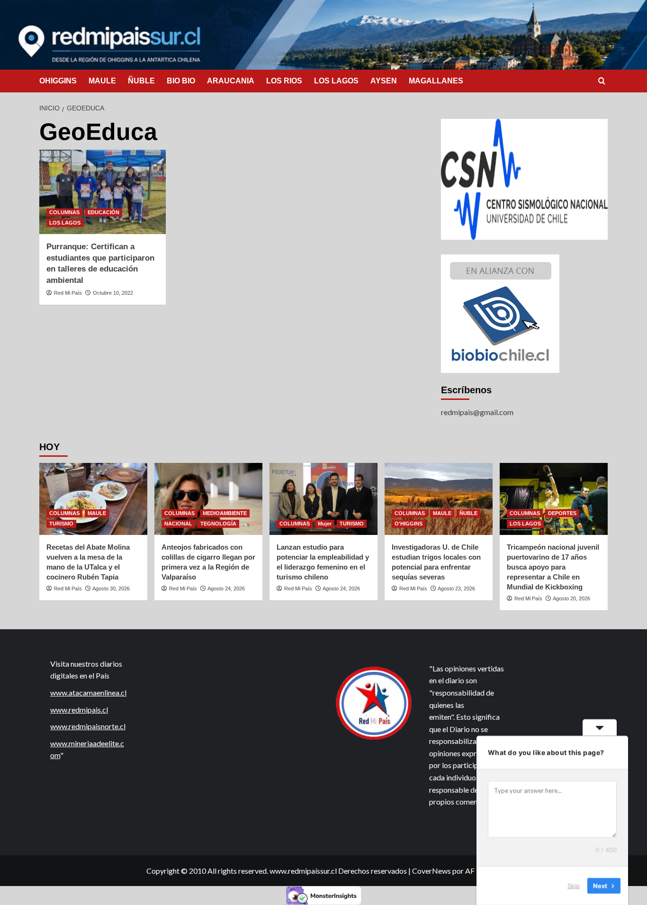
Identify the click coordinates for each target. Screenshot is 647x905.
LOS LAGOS (336, 81)
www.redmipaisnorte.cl (88, 726)
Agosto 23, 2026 (456, 588)
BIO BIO (181, 81)
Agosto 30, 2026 (111, 588)
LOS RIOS (284, 81)
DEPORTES (562, 513)
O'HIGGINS (408, 523)
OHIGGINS (58, 81)
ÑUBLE (141, 81)
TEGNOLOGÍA (218, 523)
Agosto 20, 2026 (571, 598)
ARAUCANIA (230, 81)
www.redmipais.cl (79, 709)
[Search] (602, 81)
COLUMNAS (64, 212)
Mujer (325, 523)
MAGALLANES (436, 81)
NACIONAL (178, 523)
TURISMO (61, 523)
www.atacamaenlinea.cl (88, 692)
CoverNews (431, 870)
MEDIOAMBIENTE (225, 513)
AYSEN (383, 81)
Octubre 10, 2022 (113, 293)
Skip (573, 885)
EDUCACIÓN (103, 212)
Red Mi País (68, 293)
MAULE (102, 81)
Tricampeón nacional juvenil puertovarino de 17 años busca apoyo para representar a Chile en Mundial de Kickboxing (553, 567)
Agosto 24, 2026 (226, 588)
